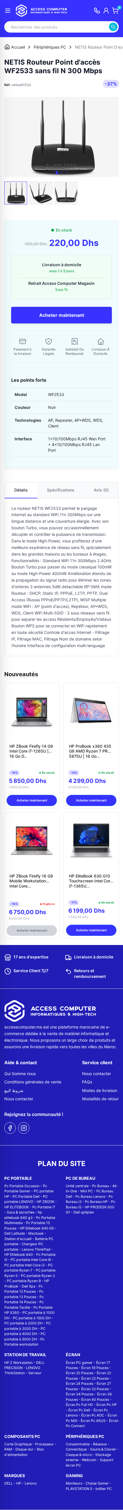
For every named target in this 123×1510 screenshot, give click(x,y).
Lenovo (31, 1483)
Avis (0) (101, 490)
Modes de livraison (99, 1090)
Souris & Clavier (103, 1449)
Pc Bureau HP (96, 1201)
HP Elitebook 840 (18, 1254)
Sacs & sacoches (20, 1212)
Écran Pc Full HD (79, 1404)
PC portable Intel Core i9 (31, 1260)
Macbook (36, 1233)
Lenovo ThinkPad (36, 1249)
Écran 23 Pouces (95, 1378)
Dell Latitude (14, 1233)
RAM (8, 1449)
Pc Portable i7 (43, 1207)
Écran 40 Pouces (95, 1399)
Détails (21, 490)
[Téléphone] (97, 10)
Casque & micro (79, 1455)
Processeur (44, 1444)
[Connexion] (106, 10)
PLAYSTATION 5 (79, 1489)
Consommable (78, 1444)
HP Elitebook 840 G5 (37, 1228)
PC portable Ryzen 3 (38, 1276)
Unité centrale (77, 1186)
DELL (8, 1483)
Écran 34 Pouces (80, 1394)
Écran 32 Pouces (95, 1389)
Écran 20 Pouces (79, 1373)
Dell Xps (28, 1286)
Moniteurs (74, 1483)
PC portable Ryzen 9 (24, 1281)
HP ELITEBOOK (16, 1207)
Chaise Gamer (97, 1483)
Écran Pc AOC (92, 1415)
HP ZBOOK (45, 1201)
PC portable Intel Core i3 (24, 1265)
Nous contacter (18, 1098)
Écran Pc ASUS (93, 1421)
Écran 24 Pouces (79, 1383)
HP (18, 1483)
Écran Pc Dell (79, 1410)
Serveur (34, 1373)
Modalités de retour (100, 1098)
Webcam (89, 1460)
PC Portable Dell (26, 1196)
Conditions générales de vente (32, 1081)
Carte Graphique (18, 1444)
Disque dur (24, 1449)
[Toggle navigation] (7, 10)
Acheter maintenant (61, 315)
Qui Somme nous (20, 1073)
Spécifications (60, 490)
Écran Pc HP (106, 1404)
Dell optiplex (84, 1212)
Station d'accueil (17, 1239)
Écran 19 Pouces (94, 1368)
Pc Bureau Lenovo (90, 1196)
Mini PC (86, 1191)
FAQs (87, 1081)
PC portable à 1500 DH (32, 1318)
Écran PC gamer (79, 1362)
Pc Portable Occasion (21, 1186)
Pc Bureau (100, 1186)
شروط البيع (13, 1090)
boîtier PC (104, 1489)
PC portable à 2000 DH (23, 1323)
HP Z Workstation (18, 1362)
